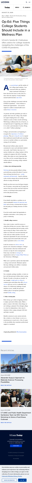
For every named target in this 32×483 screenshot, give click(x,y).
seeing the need (18, 136)
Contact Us (11, 443)
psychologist (14, 85)
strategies (18, 253)
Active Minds (21, 240)
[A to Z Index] (29, 2)
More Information (9, 480)
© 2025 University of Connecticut (16, 452)
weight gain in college (17, 280)
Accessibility (16, 458)
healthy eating (11, 292)
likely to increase (11, 109)
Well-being (6, 170)
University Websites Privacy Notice (12, 476)
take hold (19, 97)
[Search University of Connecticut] (26, 2)
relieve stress (18, 244)
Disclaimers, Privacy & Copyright (16, 455)
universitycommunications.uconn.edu (16, 441)
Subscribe (16, 445)
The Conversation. (21, 332)
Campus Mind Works (21, 255)
